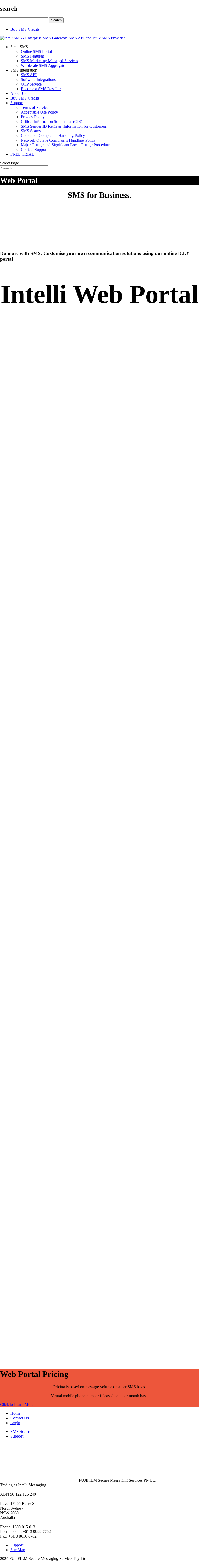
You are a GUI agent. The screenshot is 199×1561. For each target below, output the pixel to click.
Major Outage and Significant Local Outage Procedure (65, 145)
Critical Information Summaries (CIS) (51, 121)
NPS (127, 983)
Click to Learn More (16, 1404)
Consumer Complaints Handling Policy (53, 135)
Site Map (17, 1550)
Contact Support (34, 149)
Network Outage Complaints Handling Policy (58, 140)
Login (15, 1422)
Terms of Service (34, 107)
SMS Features (32, 56)
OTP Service (31, 84)
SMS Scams (31, 131)
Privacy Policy (33, 117)
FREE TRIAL (22, 154)
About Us (18, 93)
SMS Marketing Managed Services (49, 61)
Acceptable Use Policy (39, 112)
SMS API (29, 75)
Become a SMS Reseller (41, 89)
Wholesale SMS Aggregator (44, 65)
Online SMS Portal (36, 51)
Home (15, 1413)
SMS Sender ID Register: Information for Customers (64, 126)
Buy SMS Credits (24, 29)
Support (16, 103)
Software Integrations (38, 79)
